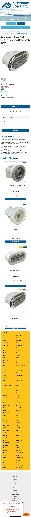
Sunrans (5, 455)
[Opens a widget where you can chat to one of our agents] (26, 514)
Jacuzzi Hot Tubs (7, 392)
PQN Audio (18, 422)
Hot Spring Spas (19, 380)
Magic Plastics (19, 402)
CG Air (4, 357)
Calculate (15, 130)
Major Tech (18, 405)
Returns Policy (15, 498)
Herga (4, 380)
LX (3, 402)
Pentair (4, 417)
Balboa (4, 350)
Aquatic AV (5, 345)
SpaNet (17, 445)
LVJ (17, 400)
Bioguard (18, 350)
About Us (15, 486)
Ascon (4, 347)
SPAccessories (6, 445)
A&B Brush (18, 335)
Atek (17, 347)
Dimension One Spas (21, 365)
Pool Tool (18, 420)
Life (3, 400)
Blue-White (5, 352)
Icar (17, 385)
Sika (17, 432)
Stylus (4, 452)
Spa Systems (6, 442)
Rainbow (5, 427)
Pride (17, 425)
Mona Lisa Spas (6, 412)
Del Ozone (5, 365)
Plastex (17, 417)
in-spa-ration (6, 387)
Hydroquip (18, 382)
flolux (17, 372)
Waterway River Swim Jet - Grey (15, 270)
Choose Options (15, 199)
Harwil (17, 377)
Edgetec (4, 367)
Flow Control (5, 375)
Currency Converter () (15, 28)
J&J (17, 390)
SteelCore (18, 450)
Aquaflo (18, 342)
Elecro (17, 367)
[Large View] (4, 79)
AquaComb (5, 342)
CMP (17, 357)
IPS (3, 390)
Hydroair (5, 382)
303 (3, 335)
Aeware (4, 337)
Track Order (15, 481)
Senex (4, 432)
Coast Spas (5, 360)
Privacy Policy (15, 494)
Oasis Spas (18, 412)
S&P (17, 430)
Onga (17, 415)
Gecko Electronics (7, 377)
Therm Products (20, 457)
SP (16, 437)
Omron (4, 415)
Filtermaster (5, 372)
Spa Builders (5, 440)
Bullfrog (18, 352)
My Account (15, 479)
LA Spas (18, 395)
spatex (17, 447)
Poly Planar (5, 420)
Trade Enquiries (12, 23)
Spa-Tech (18, 442)
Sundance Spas (19, 452)
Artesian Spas (19, 345)
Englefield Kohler (20, 370)
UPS (4, 462)
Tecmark (5, 457)
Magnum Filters (6, 405)
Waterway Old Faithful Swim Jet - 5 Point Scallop (15, 185)
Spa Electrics (19, 440)
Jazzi (17, 392)
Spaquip (4, 447)
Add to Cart (16, 107)
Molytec (18, 410)
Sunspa (18, 455)
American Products (20, 337)
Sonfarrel (5, 437)
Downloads (21, 23)
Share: (3, 45)
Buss (4, 355)
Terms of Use (15, 492)
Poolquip (5, 422)
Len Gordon (18, 397)
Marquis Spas (19, 407)
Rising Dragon (6, 430)
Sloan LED (5, 435)
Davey (17, 362)
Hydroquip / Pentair (7, 385)
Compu (17, 360)
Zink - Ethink (19, 467)
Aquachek (18, 340)
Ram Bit (18, 427)
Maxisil (4, 410)
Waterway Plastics (10, 95)
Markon (4, 407)
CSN (4, 362)
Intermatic (18, 387)
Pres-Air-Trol (6, 425)
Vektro (17, 462)
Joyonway (5, 395)
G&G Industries (19, 375)
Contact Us (15, 487)
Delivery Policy (15, 496)
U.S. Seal (18, 460)
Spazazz (5, 450)
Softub (17, 435)
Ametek (4, 340)
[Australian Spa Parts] (15, 4)
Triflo (4, 460)
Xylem (4, 467)
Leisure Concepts (7, 397)
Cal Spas (18, 355)
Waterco (5, 465)
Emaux (4, 370)
